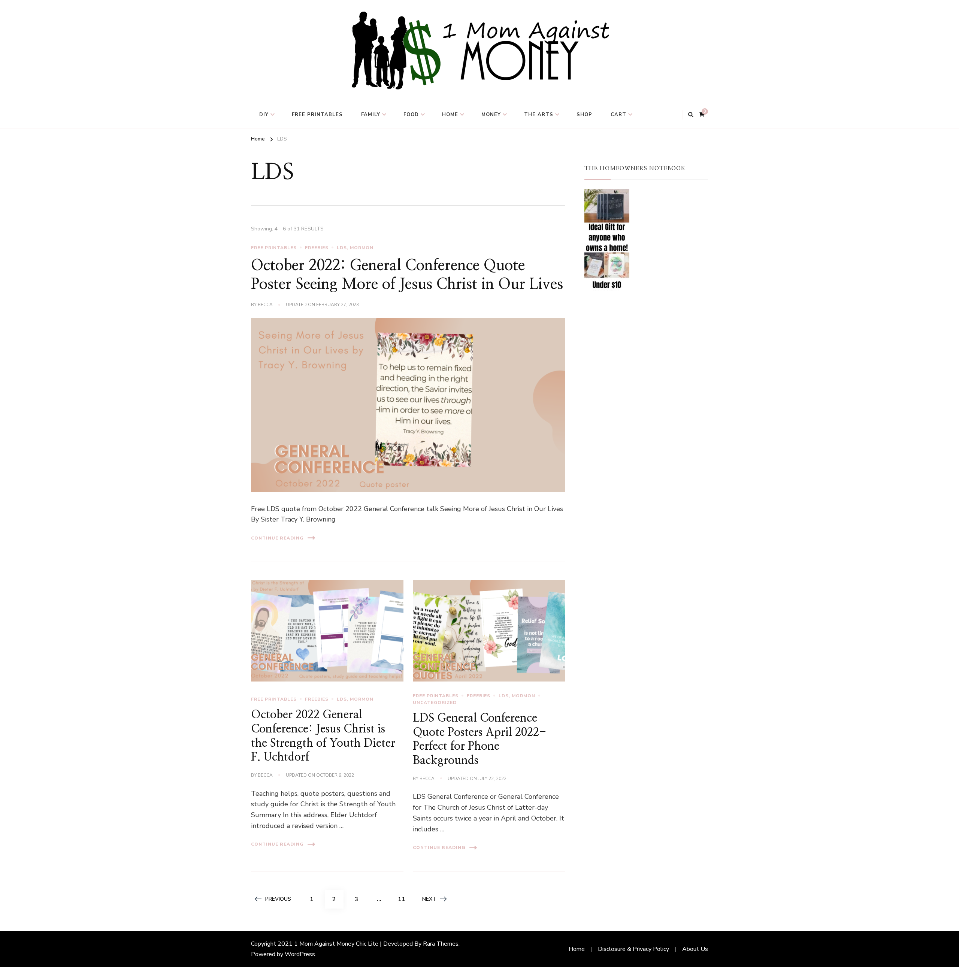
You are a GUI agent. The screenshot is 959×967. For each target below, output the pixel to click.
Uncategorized (435, 702)
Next (429, 899)
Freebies (317, 248)
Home (450, 114)
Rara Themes (441, 944)
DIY (264, 114)
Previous (278, 899)
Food (411, 114)
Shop (584, 114)
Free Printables (317, 114)
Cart (618, 114)
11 (404, 899)
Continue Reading (277, 538)
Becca (265, 305)
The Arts (538, 114)
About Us (695, 949)
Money (491, 114)
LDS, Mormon (355, 248)
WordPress (300, 954)
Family (370, 114)
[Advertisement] (646, 367)
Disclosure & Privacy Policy (633, 949)
